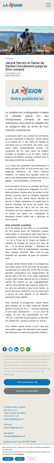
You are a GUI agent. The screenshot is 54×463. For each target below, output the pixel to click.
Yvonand (9, 59)
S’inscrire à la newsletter (27, 391)
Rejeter (19, 459)
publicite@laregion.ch (13, 427)
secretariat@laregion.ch (14, 436)
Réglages (20, 454)
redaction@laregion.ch (14, 419)
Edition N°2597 (12, 76)
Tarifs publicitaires (25, 382)
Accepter (8, 459)
